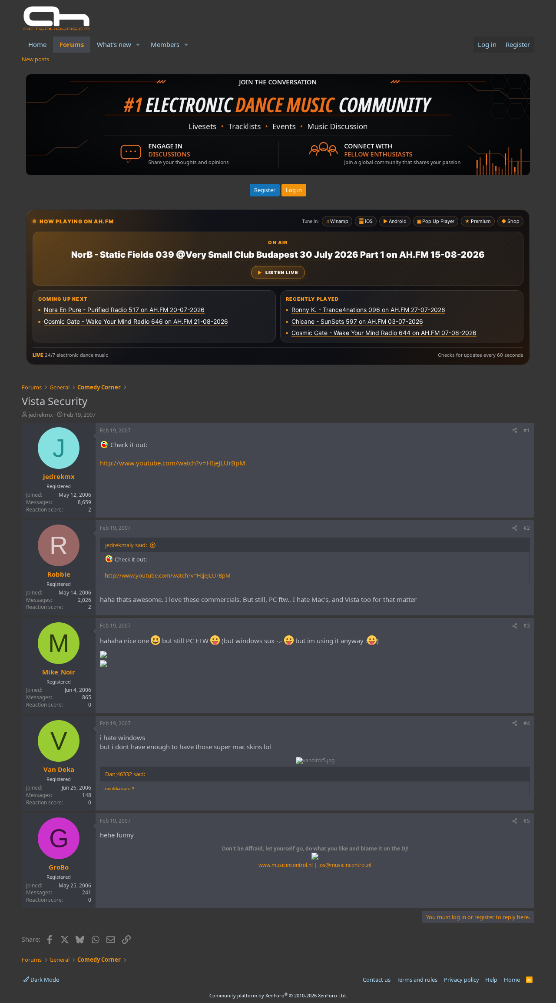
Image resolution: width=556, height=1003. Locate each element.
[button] (138, 45)
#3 (526, 625)
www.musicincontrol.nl (285, 865)
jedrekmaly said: (126, 545)
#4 (526, 723)
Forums (72, 44)
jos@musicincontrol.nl (344, 865)
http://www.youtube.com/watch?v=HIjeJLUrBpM (172, 462)
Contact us (377, 979)
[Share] (514, 431)
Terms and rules (417, 979)
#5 (526, 820)
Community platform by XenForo (278, 995)
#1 (526, 430)
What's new (114, 44)
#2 (526, 527)
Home (37, 44)
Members (165, 44)
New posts (35, 59)
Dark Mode (44, 979)
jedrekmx (41, 414)
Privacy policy (461, 979)
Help (491, 979)
